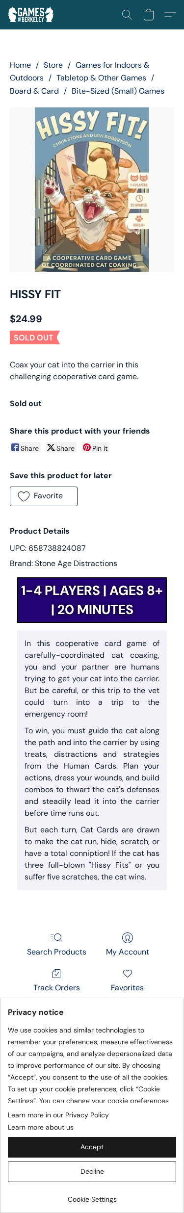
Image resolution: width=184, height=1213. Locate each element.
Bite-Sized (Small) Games (118, 91)
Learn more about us (41, 1127)
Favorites (127, 987)
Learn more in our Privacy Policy (58, 1114)
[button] (32, 14)
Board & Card (34, 91)
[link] (92, 1195)
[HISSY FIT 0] (92, 189)
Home (20, 65)
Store (53, 65)
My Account (127, 952)
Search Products (56, 952)
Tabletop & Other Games (101, 78)
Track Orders (56, 987)
